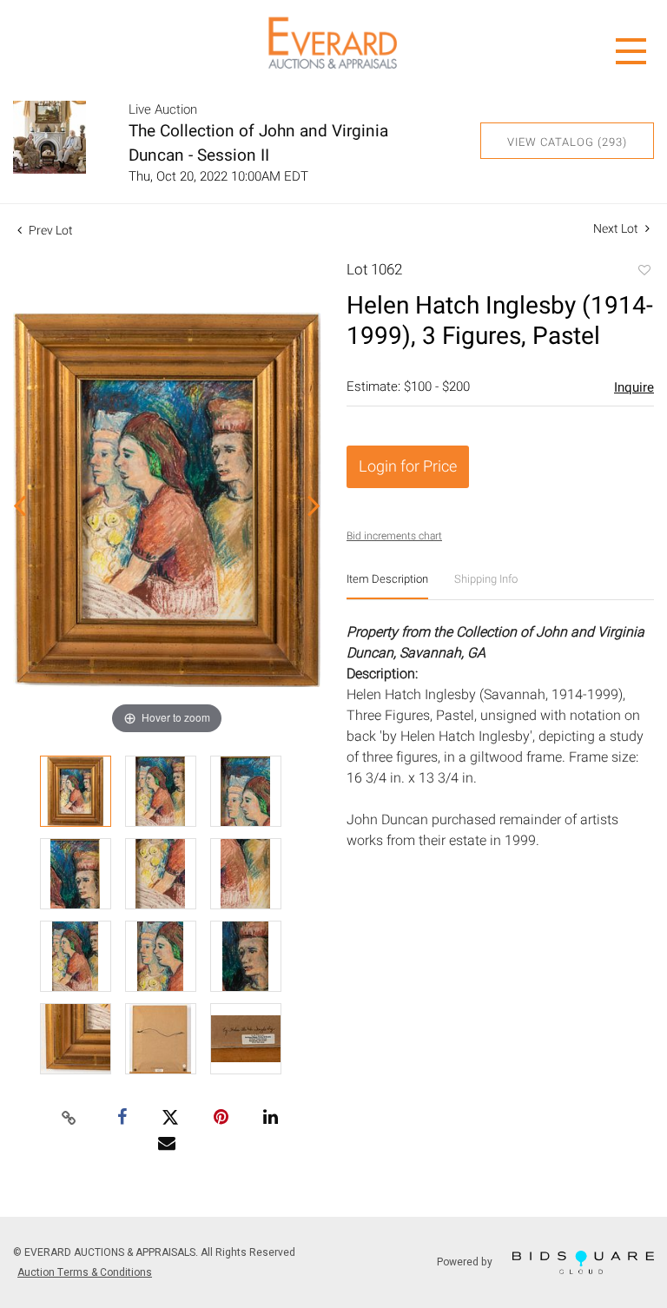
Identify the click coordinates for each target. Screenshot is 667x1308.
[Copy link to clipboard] (69, 1118)
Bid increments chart (394, 536)
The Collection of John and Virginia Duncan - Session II (258, 143)
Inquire (634, 387)
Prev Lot (49, 230)
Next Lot (617, 228)
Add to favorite (643, 271)
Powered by (466, 1261)
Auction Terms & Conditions (84, 1272)
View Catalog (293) (567, 142)
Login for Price (408, 467)
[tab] (387, 585)
